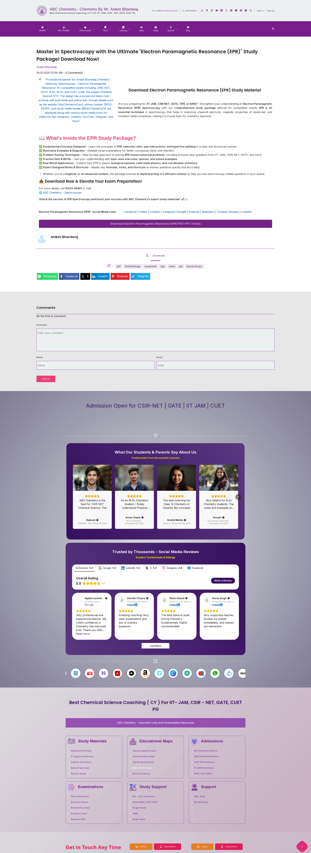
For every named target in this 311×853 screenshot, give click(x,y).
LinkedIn (155, 211)
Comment (41, 325)
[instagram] (212, 11)
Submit (46, 378)
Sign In (260, 10)
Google (181, 211)
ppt (181, 266)
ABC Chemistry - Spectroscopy (62, 192)
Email (159, 357)
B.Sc (229, 531)
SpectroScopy (194, 266)
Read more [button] (92, 542)
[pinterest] (241, 11)
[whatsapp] (202, 11)
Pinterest (194, 211)
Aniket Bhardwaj (46, 67)
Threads (222, 211)
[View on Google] (79, 631)
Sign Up (271, 10)
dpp (163, 266)
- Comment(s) (73, 72)
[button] (272, 29)
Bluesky (234, 211)
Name (39, 357)
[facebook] (231, 11)
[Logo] (41, 10)
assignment (150, 266)
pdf (119, 266)
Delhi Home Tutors (142, 799)
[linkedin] (221, 11)
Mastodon (208, 211)
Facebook (130, 211)
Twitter (143, 211)
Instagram (169, 211)
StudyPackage (132, 266)
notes (172, 266)
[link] (47, 276)
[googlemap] (207, 11)
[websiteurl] (251, 11)
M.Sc (132, 531)
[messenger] (236, 11)
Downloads (159, 255)
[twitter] (226, 11)
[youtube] (217, 11)
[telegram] (246, 11)
